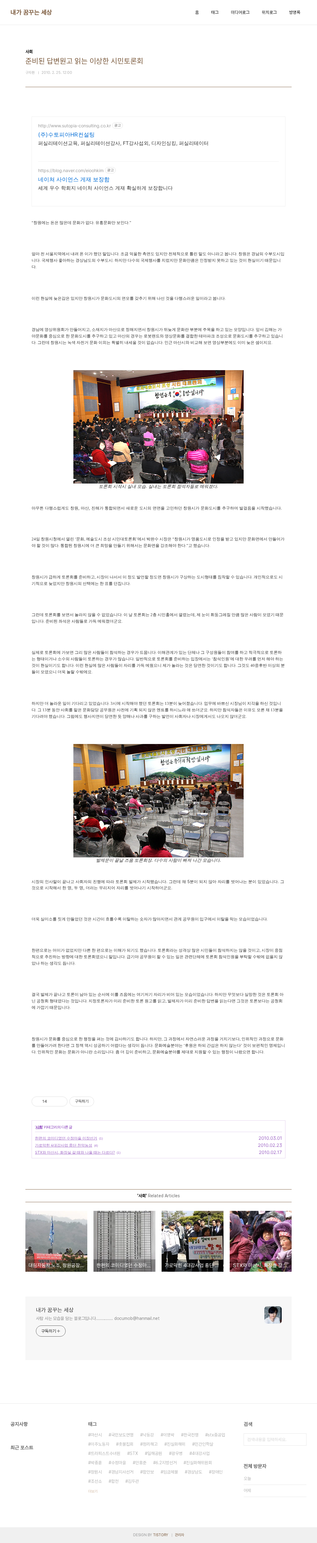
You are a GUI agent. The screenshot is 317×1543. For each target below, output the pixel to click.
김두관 (133, 1481)
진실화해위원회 (199, 1462)
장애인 (217, 1471)
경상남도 (194, 1471)
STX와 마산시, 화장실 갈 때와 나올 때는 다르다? (75, 1152)
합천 (115, 1481)
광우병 (177, 1453)
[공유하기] (53, 1101)
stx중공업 (216, 1434)
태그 (215, 12)
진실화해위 (176, 1444)
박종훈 (96, 1462)
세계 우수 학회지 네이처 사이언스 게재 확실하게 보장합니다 (105, 188)
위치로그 (269, 12)
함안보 (148, 1471)
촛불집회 (126, 1444)
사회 (39, 1127)
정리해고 (150, 1444)
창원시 (96, 1471)
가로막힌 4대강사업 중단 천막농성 (63, 1145)
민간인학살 (204, 1444)
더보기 (93, 1491)
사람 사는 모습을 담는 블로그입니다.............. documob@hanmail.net (98, 1318)
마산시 (96, 1434)
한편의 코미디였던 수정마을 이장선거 (66, 1138)
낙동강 (148, 1434)
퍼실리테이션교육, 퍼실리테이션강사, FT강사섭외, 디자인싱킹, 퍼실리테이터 (123, 143)
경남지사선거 (122, 1471)
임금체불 (170, 1471)
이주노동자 (100, 1444)
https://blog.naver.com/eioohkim (71, 170)
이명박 (168, 1434)
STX (134, 1453)
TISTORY (160, 1535)
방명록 (294, 12)
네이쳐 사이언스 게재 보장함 (74, 179)
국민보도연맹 (122, 1434)
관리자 (179, 1535)
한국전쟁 (191, 1434)
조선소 (96, 1481)
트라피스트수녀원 (105, 1453)
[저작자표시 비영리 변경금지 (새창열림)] (102, 1101)
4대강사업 (201, 1453)
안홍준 (140, 1462)
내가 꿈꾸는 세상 (31, 12)
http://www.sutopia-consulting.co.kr (74, 125)
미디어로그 (240, 12)
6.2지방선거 (166, 1462)
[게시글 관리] (60, 1101)
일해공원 (154, 1453)
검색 (300, 1439)
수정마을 (118, 1462)
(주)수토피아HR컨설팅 (66, 134)
